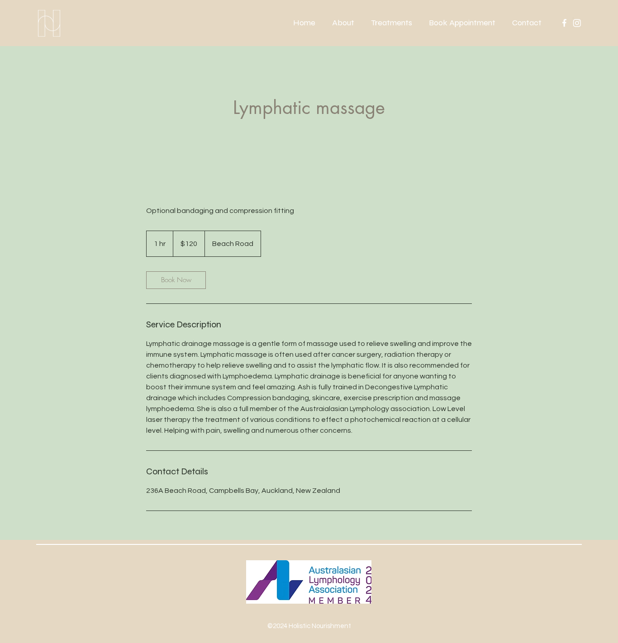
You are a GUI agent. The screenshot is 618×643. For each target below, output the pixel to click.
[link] (176, 280)
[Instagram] (577, 23)
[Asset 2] (564, 23)
